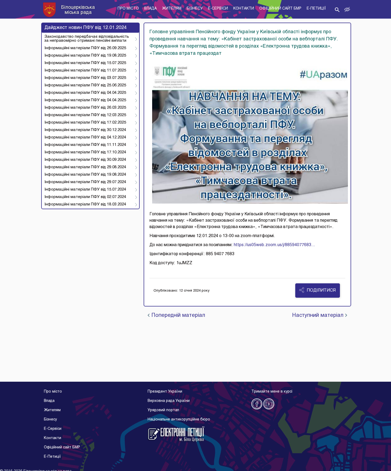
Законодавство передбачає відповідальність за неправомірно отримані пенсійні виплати (86, 39)
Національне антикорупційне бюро (179, 419)
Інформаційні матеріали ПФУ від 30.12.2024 (85, 130)
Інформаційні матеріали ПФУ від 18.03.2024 (85, 204)
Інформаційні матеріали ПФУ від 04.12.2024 (85, 137)
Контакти (52, 438)
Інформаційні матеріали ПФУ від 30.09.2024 (85, 160)
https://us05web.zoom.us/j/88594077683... (274, 245)
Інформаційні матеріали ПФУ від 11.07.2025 (85, 70)
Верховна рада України (169, 401)
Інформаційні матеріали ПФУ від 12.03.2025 (85, 115)
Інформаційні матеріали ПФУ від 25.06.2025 (85, 85)
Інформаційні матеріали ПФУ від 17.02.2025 (85, 122)
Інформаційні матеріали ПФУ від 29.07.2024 (85, 182)
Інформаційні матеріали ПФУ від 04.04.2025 (85, 93)
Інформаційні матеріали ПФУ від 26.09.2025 (85, 48)
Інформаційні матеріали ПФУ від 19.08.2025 (85, 55)
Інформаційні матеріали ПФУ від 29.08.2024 (85, 167)
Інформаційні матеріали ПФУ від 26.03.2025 (85, 108)
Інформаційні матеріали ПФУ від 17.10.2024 (85, 152)
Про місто (53, 391)
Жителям (52, 410)
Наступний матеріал (318, 315)
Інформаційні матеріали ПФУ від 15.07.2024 (85, 189)
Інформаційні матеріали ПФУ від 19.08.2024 (85, 174)
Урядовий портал (163, 410)
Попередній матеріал (177, 315)
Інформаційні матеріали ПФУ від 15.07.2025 (85, 63)
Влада (49, 401)
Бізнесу (50, 419)
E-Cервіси (52, 429)
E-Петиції (52, 457)
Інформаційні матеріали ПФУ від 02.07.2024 (85, 197)
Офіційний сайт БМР (62, 447)
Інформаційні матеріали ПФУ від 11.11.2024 (85, 145)
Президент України (165, 391)
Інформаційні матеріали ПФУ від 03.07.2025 (85, 78)
